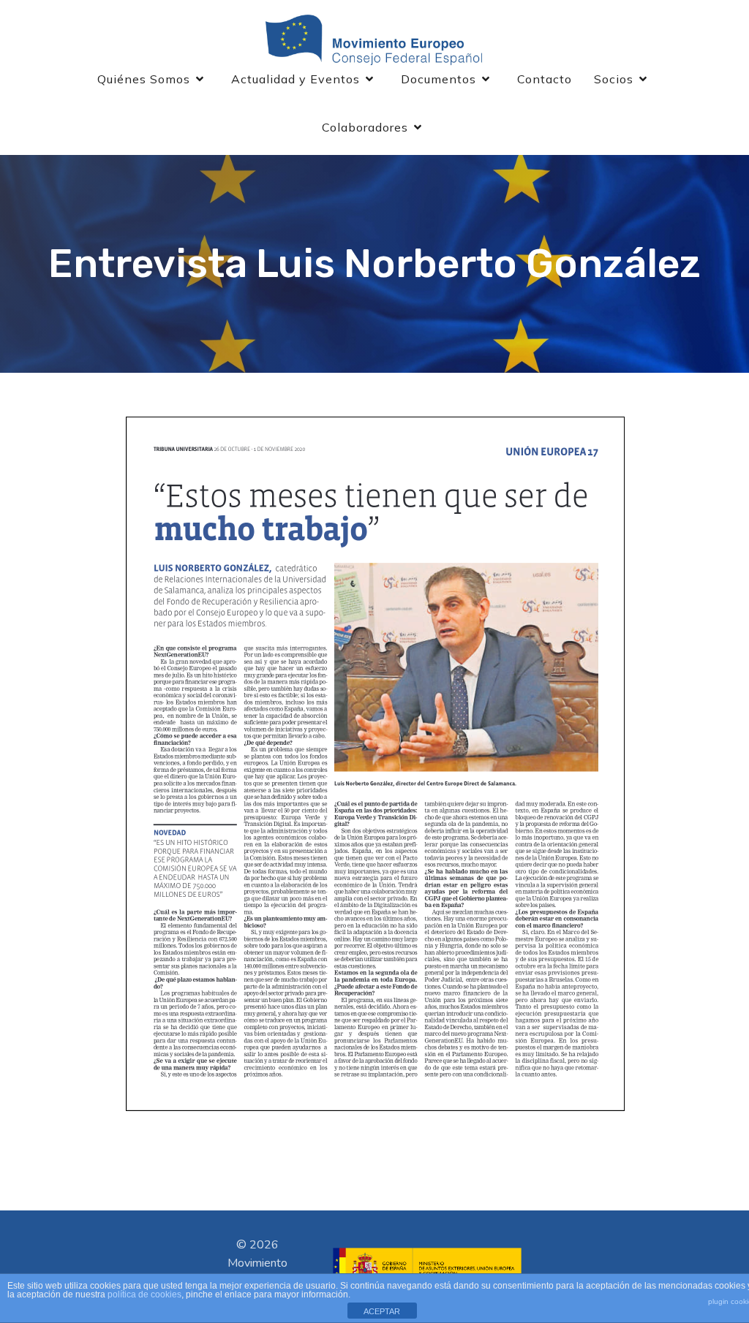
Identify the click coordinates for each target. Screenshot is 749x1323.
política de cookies (144, 1294)
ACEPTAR (382, 1311)
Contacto (544, 79)
